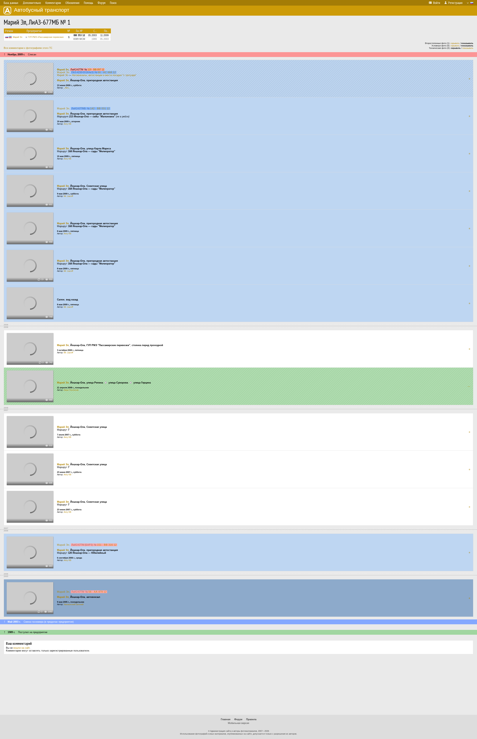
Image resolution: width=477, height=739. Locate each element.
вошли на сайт (21, 647)
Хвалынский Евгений (73, 604)
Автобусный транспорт (41, 10)
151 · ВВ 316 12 (107, 544)
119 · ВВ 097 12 (96, 69)
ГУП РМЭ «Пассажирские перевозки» (46, 37)
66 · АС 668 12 (107, 72)
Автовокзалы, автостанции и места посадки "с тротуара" (104, 75)
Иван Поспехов (71, 390)
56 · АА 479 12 (98, 591)
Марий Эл (17, 37)
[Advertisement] (238, 686)
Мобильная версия (238, 723)
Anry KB (67, 124)
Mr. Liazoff (68, 196)
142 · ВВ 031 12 (100, 108)
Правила (251, 719)
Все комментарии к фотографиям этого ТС (28, 48)
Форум (238, 719)
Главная (225, 719)
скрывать (455, 43)
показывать (467, 48)
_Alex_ (67, 88)
